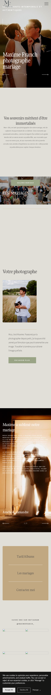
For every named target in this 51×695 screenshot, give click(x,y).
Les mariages (25, 573)
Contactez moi (25, 590)
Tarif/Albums (25, 556)
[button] (46, 3)
